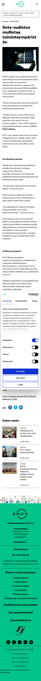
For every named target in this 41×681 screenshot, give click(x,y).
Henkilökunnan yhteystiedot (20, 604)
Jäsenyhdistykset (20, 620)
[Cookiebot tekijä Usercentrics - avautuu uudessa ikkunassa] (28, 294)
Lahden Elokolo (20, 582)
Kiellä (20, 385)
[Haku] (37, 4)
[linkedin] (21, 407)
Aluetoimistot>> (20, 542)
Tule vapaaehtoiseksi (20, 612)
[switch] (35, 347)
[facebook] (10, 407)
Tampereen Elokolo (20, 586)
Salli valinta (20, 378)
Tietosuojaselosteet (20, 654)
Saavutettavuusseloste (20, 662)
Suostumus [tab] (7, 301)
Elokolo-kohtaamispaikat (20, 572)
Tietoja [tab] (34, 301)
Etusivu (5, 13)
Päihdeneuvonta (20, 549)
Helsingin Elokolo (20, 577)
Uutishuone (13, 13)
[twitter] (16, 407)
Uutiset (21, 13)
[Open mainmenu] (3, 4)
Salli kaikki (20, 371)
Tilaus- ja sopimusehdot (20, 658)
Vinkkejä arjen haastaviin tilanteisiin (20, 598)
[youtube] (31, 642)
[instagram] (19, 642)
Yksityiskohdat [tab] (21, 301)
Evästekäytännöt (20, 666)
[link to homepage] (20, 4)
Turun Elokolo (20, 590)
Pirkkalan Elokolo (20, 594)
